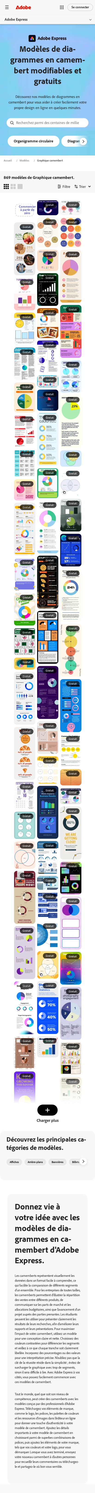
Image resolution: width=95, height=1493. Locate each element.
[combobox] (47, 122)
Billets (75, 1162)
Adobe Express (16, 19)
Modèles (24, 160)
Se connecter (80, 7)
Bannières (57, 1162)
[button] (61, 7)
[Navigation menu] (7, 7)
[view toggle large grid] (20, 186)
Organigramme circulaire (33, 141)
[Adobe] (23, 7)
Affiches (14, 1162)
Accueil (8, 160)
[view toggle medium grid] (13, 186)
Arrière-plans (35, 1162)
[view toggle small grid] (6, 186)
